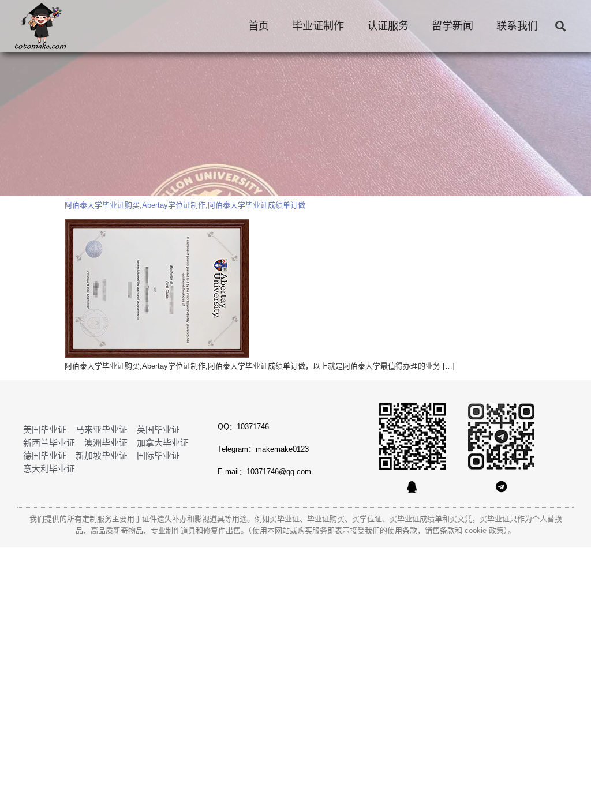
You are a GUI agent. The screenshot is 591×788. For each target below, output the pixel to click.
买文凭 (461, 519)
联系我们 (517, 26)
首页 (258, 26)
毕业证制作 (318, 26)
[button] (560, 26)
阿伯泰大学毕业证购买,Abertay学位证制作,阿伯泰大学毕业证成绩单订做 (185, 205)
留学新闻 (452, 26)
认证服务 (388, 26)
